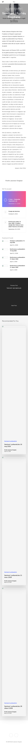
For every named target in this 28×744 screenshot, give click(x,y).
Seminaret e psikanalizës (14, 9)
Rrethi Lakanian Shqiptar (14, 181)
